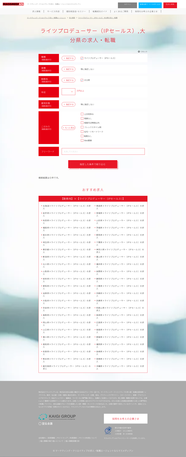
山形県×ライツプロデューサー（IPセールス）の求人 (120, 221)
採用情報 (51, 438)
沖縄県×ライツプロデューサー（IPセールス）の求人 (120, 367)
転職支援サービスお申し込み (150, 4)
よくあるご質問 (121, 11)
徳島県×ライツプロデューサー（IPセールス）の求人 (120, 331)
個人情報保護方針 (72, 441)
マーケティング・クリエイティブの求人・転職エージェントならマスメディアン (94, 450)
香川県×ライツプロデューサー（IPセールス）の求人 (67, 338)
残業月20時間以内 (91, 122)
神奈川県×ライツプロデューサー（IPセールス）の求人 (120, 250)
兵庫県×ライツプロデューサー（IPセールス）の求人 (120, 301)
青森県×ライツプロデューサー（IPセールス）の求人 (120, 207)
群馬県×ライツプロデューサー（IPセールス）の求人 (120, 236)
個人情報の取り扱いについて (51, 441)
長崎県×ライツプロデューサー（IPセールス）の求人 (120, 352)
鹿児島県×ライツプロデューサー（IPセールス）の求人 (67, 367)
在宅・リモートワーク (93, 131)
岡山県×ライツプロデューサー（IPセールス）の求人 (67, 323)
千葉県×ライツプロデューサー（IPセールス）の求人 (120, 243)
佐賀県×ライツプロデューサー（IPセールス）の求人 (67, 352)
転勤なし (88, 136)
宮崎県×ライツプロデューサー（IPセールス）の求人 (120, 360)
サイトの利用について (88, 438)
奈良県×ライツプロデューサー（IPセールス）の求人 (67, 309)
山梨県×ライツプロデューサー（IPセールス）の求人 (67, 272)
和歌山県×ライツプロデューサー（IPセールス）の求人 (120, 309)
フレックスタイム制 (92, 127)
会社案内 (42, 438)
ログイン (127, 4)
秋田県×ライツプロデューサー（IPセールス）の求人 (67, 221)
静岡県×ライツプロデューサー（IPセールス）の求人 (120, 280)
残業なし (88, 118)
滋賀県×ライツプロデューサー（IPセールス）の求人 (67, 294)
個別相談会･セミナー (76, 11)
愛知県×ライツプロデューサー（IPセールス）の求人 (67, 287)
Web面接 (88, 140)
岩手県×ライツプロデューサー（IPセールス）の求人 (67, 214)
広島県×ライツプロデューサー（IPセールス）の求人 (120, 323)
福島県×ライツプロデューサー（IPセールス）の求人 (67, 229)
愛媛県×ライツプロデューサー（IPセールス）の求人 (120, 338)
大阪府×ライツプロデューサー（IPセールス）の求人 (67, 301)
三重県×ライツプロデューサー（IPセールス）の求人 (120, 287)
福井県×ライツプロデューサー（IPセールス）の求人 (120, 265)
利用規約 (73, 438)
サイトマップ (62, 438)
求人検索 (171, 4)
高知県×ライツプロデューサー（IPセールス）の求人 (67, 345)
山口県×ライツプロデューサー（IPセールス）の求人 (67, 331)
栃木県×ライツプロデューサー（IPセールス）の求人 (67, 236)
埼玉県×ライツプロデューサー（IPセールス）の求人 (67, 243)
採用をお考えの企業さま (146, 11)
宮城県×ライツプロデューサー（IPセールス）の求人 (120, 214)
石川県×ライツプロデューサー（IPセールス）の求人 (67, 265)
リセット (143, 51)
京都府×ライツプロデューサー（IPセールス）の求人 (120, 294)
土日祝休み (89, 114)
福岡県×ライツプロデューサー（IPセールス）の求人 (120, 345)
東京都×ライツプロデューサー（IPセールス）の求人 (67, 250)
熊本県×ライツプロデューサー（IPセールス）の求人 (67, 360)
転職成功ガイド (100, 11)
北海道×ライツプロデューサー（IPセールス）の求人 (67, 207)
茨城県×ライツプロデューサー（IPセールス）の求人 (120, 229)
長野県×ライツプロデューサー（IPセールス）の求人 (120, 272)
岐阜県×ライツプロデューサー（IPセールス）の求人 (67, 280)
